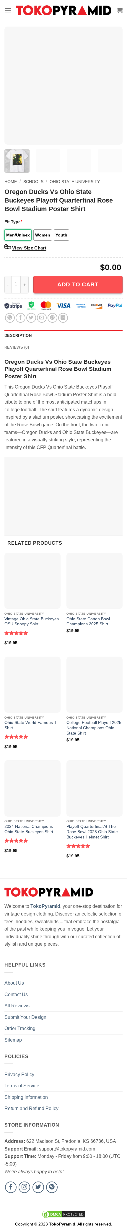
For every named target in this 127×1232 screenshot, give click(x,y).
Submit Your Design (25, 1017)
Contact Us (16, 994)
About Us (14, 982)
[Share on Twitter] (31, 318)
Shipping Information (26, 1097)
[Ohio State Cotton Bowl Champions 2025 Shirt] (94, 581)
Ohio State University (75, 181)
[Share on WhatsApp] (10, 318)
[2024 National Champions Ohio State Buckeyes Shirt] (32, 788)
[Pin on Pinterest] (52, 318)
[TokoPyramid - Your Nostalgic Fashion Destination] (63, 10)
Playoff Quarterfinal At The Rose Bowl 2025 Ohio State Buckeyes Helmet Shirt (92, 831)
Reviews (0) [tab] (16, 347)
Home (10, 181)
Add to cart (77, 284)
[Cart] (120, 10)
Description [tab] (18, 335)
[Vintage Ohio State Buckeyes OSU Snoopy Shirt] (32, 581)
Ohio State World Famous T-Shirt (31, 725)
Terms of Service (21, 1085)
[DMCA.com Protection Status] (63, 1214)
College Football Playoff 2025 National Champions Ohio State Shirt (93, 727)
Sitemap (13, 1039)
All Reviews (17, 1005)
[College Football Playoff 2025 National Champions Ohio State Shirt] (94, 685)
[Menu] (8, 10)
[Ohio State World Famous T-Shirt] (32, 685)
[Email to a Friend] (42, 318)
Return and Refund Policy (31, 1108)
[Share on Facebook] (20, 318)
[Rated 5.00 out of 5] (16, 633)
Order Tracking (19, 1028)
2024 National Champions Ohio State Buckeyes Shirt (28, 829)
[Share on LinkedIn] (63, 318)
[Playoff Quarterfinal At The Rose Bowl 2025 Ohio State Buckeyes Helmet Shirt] (94, 788)
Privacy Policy (19, 1074)
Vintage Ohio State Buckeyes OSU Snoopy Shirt (31, 621)
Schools (33, 181)
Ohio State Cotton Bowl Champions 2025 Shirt (88, 621)
